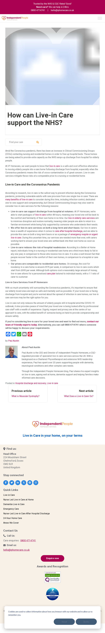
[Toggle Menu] (100, 18)
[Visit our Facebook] (5, 482)
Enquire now (52, 558)
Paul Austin (13, 340)
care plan (51, 273)
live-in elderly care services (81, 218)
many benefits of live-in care (19, 199)
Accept (64, 621)
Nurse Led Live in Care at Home (18, 499)
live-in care (54, 166)
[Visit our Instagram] (35, 482)
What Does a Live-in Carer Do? (78, 393)
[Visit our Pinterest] (29, 482)
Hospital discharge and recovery (30, 383)
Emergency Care (11, 509)
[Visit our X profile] (23, 482)
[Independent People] (15, 18)
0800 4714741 (38, 10)
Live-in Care (9, 495)
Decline (86, 621)
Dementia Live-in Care (13, 504)
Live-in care (52, 383)
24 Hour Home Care (12, 518)
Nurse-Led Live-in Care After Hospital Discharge (26, 513)
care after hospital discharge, (69, 231)
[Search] (37, 142)
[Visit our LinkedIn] (17, 482)
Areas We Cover (11, 522)
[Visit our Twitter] (11, 482)
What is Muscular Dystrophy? (26, 393)
